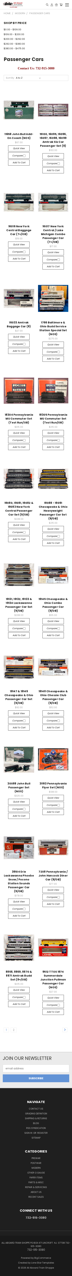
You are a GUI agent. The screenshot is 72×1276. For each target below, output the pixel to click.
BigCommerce (42, 1257)
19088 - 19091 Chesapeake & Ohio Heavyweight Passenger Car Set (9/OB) (53, 510)
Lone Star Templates (42, 1262)
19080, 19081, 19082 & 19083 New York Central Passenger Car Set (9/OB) (18, 508)
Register (42, 1132)
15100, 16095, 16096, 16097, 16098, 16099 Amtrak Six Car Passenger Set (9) (53, 140)
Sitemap (36, 1137)
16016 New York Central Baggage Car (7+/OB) (18, 230)
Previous (6, 1272)
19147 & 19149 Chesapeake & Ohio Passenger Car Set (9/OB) (18, 697)
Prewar (36, 1158)
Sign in (28, 1132)
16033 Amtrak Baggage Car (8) (19, 324)
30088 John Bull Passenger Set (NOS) (18, 787)
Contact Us (36, 1108)
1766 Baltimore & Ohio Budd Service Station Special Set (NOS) (53, 328)
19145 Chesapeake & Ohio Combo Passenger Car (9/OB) (53, 605)
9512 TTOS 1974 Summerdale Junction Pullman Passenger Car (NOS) (53, 979)
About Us (36, 1192)
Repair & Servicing (36, 1187)
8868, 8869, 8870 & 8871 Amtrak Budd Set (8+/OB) (19, 975)
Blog (36, 1123)
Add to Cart (19, 162)
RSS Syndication (36, 1128)
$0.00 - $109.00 (12, 29)
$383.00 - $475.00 (14, 48)
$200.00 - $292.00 (14, 39)
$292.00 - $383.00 (14, 44)
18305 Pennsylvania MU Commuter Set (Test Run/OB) (53, 418)
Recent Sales (36, 1196)
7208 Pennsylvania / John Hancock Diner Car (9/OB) (53, 875)
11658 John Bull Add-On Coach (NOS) (18, 136)
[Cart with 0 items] (61, 4)
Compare (17, 155)
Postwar (36, 1163)
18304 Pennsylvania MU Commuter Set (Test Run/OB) (19, 418)
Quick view (19, 148)
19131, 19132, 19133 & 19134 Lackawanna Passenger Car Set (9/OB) (18, 605)
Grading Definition (36, 1113)
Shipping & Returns (36, 1118)
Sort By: (10, 78)
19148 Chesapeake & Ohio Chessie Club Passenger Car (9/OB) (53, 697)
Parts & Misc (36, 1182)
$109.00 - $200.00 (14, 34)
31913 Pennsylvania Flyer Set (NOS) (53, 785)
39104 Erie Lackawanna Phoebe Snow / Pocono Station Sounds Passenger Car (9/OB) (19, 881)
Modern (36, 1167)
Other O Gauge (36, 1172)
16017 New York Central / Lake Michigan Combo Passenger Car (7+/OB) (53, 234)
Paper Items (36, 1177)
